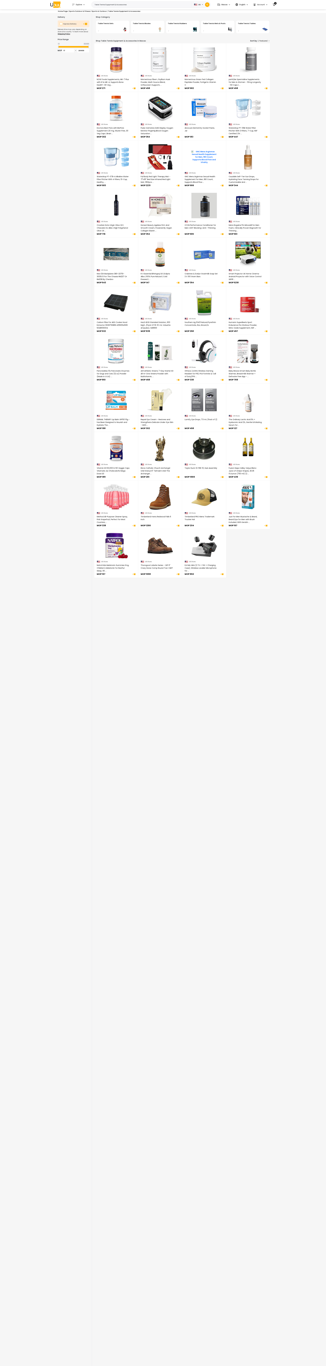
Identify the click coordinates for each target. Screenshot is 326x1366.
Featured (263, 41)
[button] (223, 4)
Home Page (63, 11)
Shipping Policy (64, 34)
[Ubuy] (55, 4)
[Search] (207, 4)
